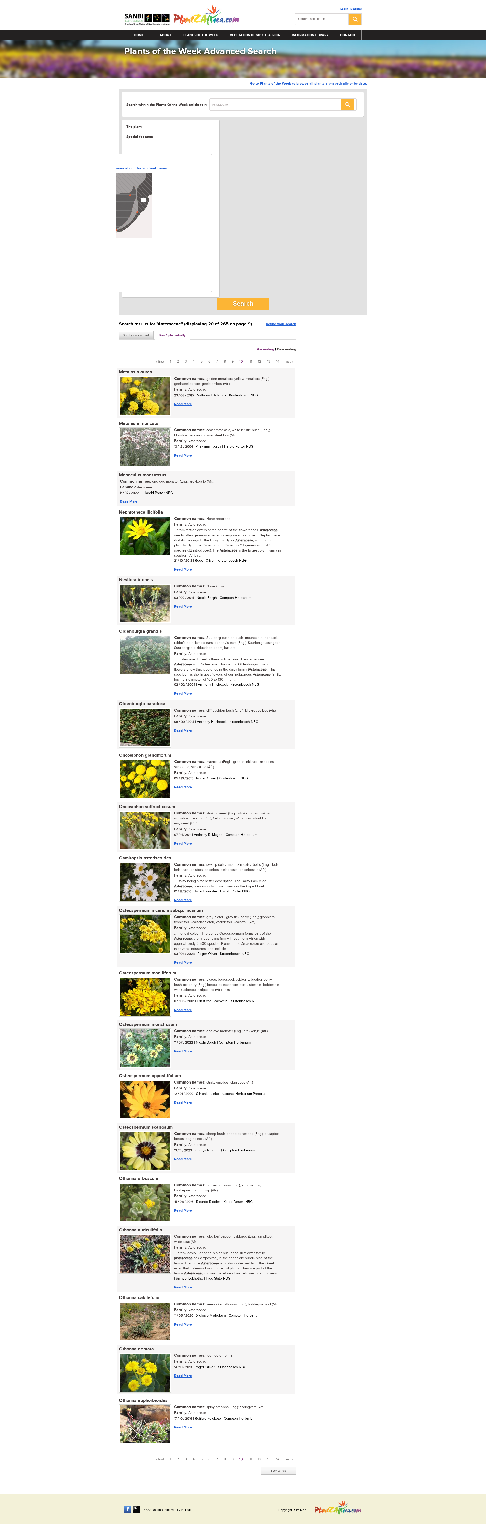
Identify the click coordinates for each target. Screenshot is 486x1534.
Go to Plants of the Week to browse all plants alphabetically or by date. (308, 83)
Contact (348, 35)
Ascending (265, 349)
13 (268, 361)
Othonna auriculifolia (140, 1230)
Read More (183, 404)
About (165, 35)
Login (344, 9)
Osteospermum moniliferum (147, 973)
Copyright (285, 1510)
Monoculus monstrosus (142, 475)
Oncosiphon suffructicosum (147, 807)
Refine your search (281, 324)
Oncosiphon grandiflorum (145, 755)
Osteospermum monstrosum (148, 1024)
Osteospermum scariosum (146, 1127)
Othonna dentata (136, 1349)
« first (160, 361)
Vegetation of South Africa (255, 35)
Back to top (278, 1470)
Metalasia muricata (138, 423)
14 (277, 361)
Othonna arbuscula (138, 1179)
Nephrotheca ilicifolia (141, 512)
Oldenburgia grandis (140, 631)
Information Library (310, 35)
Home (139, 35)
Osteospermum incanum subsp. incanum (161, 910)
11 (251, 361)
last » (289, 361)
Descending (286, 349)
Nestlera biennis (136, 580)
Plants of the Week (200, 35)
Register (356, 9)
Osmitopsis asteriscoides (145, 858)
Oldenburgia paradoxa (142, 704)
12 (259, 361)
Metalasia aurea (135, 372)
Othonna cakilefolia (139, 1298)
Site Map (300, 1510)
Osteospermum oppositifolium (150, 1076)
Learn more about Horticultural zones (136, 168)
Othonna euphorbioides (143, 1400)
